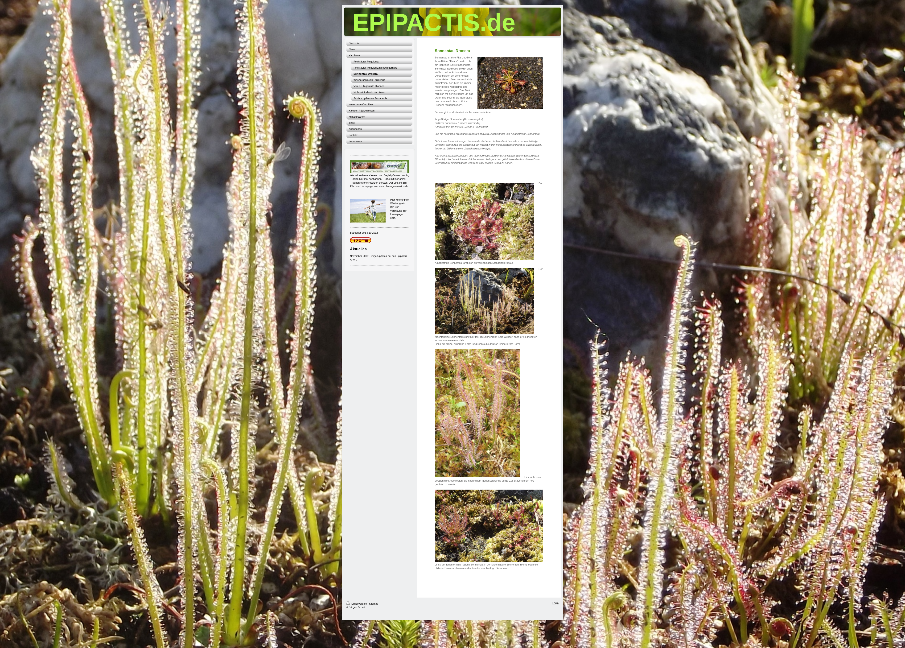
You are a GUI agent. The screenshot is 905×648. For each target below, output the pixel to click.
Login (555, 603)
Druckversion (359, 603)
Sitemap (373, 603)
